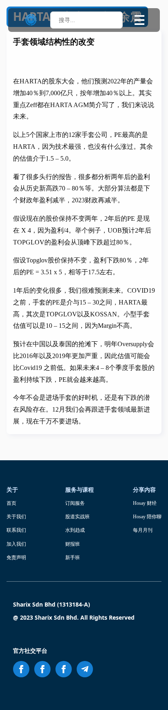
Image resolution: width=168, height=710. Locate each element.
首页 (11, 503)
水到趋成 (75, 530)
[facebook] (21, 669)
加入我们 (16, 544)
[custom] (85, 669)
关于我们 (16, 517)
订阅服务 (75, 503)
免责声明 (16, 557)
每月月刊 (143, 530)
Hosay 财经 (145, 503)
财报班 (72, 544)
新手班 (72, 557)
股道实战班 (77, 517)
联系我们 (16, 530)
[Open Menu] (139, 20)
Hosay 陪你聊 (147, 517)
